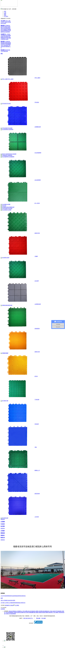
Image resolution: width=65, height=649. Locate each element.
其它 (2, 53)
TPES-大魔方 (37, 77)
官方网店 (17, 605)
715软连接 (5, 45)
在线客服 (3, 608)
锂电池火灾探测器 (17, 611)
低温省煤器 (13, 613)
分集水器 (10, 611)
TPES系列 (3, 20)
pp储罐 (56, 612)
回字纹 (36, 376)
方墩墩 (9, 37)
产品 (5, 12)
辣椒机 (46, 612)
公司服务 (3, 530)
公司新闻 (3, 521)
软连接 (6, 51)
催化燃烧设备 (46, 611)
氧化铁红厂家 (51, 612)
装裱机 (15, 612)
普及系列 (3, 41)
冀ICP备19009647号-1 (28, 618)
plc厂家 (23, 611)
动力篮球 (6, 39)
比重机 (26, 611)
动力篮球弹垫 (7, 31)
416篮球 (2, 39)
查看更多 (3, 519)
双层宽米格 (7, 50)
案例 (5, 13)
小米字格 (3, 51)
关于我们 (6, 16)
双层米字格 (5, 37)
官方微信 (11, 605)
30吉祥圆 (3, 35)
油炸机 (18, 612)
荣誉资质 (3, 533)
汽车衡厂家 (8, 613)
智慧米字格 (4, 44)
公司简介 (7, 602)
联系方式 (3, 537)
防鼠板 (43, 612)
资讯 (5, 15)
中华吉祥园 (4, 26)
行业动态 (3, 524)
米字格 (8, 45)
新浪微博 (7, 605)
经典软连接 (4, 42)
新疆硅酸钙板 (32, 612)
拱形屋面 (41, 611)
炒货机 (27, 612)
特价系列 (3, 50)
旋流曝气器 (23, 612)
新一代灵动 (7, 34)
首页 (5, 11)
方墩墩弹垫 (9, 155)
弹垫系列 (3, 25)
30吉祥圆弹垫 (5, 30)
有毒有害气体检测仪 (57, 611)
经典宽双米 (37, 328)
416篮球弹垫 (10, 129)
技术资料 (3, 526)
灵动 (6, 35)
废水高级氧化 (10, 612)
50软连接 (3, 46)
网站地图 (38, 618)
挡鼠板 (37, 612)
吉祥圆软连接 (38, 126)
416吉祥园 (9, 209)
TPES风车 (4, 23)
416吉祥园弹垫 (6, 28)
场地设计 (3, 535)
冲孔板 (50, 611)
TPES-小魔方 (4, 22)
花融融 (8, 44)
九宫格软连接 (38, 304)
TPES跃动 (37, 102)
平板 (6, 46)
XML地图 (43, 618)
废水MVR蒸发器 (31, 611)
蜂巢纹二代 (37, 470)
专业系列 (3, 34)
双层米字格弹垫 (5, 29)
